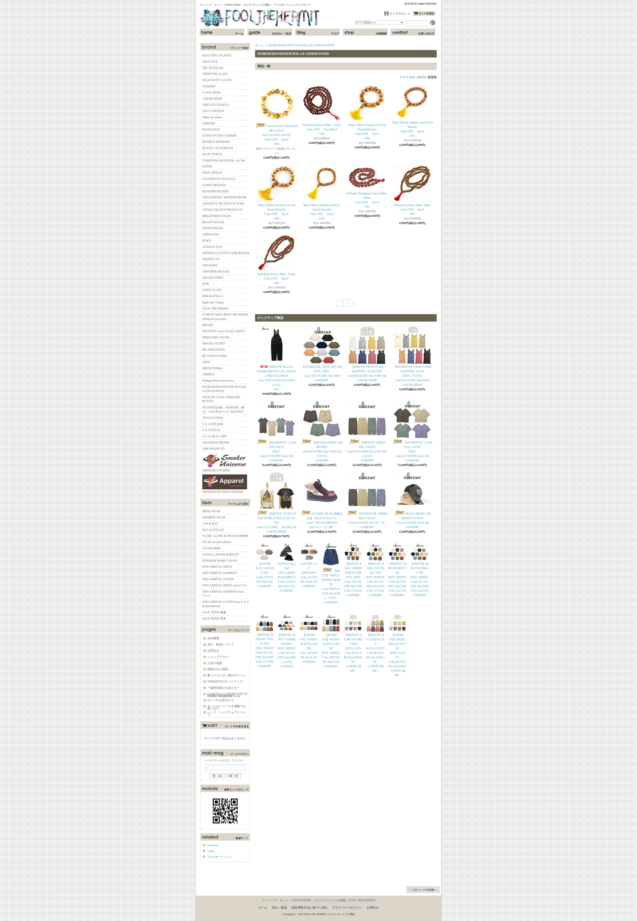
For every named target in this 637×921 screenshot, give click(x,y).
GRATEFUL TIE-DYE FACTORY (223, 203)
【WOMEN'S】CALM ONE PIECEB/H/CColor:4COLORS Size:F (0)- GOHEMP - (278, 451)
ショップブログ (317, 32)
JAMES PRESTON (214, 185)
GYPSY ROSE (211, 92)
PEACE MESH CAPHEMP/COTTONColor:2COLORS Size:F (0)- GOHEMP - (413, 520)
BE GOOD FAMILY (215, 356)
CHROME (208, 123)
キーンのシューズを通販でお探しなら (226, 707)
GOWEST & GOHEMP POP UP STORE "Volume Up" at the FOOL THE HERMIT (227, 695)
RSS (215, 872)
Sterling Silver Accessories (218, 380)
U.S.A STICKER (212, 424)
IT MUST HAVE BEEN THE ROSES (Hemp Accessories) (225, 317)
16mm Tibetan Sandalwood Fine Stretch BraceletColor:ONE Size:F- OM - (367, 131)
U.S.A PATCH (211, 430)
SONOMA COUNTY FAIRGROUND (226, 253)
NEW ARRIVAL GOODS (218, 579)
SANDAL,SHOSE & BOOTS (220, 554)
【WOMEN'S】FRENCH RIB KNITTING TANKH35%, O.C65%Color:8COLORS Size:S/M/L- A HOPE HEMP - (412, 376)
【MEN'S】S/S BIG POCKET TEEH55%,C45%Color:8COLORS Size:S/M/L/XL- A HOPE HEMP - (353, 653)
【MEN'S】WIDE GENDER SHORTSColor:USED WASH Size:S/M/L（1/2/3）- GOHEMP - (330, 586)
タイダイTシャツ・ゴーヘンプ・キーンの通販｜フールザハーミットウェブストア (260, 18)
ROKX (206, 240)
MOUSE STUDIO (213, 343)
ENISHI (207, 166)
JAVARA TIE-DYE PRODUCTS (222, 210)
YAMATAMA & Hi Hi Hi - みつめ (223, 160)
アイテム (225, 502)
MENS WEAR (211, 511)
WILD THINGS (212, 172)
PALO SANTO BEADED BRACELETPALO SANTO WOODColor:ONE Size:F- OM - (280, 135)
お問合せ (413, 32)
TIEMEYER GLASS (215, 74)
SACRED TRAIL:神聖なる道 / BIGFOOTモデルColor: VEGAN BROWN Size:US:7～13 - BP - (324, 520)
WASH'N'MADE (212, 228)
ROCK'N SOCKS (213, 222)
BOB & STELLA (212, 296)
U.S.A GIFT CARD (214, 436)
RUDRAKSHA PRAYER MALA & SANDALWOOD (224, 389)
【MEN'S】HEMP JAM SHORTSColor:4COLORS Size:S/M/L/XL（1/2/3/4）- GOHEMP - (322, 451)
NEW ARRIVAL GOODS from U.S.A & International (225, 604)
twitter (211, 851)
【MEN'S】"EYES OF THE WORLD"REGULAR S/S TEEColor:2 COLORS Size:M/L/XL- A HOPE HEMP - (276, 522)
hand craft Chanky (213, 302)
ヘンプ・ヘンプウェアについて (226, 713)
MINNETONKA (212, 368)
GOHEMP (208, 86)
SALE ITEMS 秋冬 (214, 618)
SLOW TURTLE (212, 154)
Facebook (213, 845)
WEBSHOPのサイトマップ (225, 681)
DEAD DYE (210, 61)
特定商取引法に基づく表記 (309, 907)
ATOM (231, 872)
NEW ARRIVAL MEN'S (217, 567)
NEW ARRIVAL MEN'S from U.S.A (224, 585)
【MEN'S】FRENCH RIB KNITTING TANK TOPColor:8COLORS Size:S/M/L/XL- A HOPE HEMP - (367, 373)
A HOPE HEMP (212, 99)
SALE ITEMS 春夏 (214, 612)
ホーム (222, 32)
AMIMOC (208, 374)
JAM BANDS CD (213, 449)
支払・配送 (279, 907)
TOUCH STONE (212, 418)
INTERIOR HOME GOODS (219, 561)
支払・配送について (269, 32)
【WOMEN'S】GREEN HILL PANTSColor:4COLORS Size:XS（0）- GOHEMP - (368, 520)
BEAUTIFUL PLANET (216, 55)
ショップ (365, 32)
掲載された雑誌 (217, 669)
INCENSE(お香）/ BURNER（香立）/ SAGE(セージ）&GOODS (223, 409)
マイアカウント (399, 13)
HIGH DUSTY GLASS (216, 80)
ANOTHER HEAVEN (215, 271)
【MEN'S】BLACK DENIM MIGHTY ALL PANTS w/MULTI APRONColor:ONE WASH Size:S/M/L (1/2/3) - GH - (276, 378)
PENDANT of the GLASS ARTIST (223, 331)
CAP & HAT (210, 523)
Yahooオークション (220, 857)
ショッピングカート (424, 13)
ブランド (225, 47)
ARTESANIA (210, 234)
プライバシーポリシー (347, 907)
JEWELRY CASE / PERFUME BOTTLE (221, 399)
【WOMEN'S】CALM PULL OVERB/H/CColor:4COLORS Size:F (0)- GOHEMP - (414, 451)
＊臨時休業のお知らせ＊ (223, 688)
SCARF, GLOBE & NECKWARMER (225, 536)
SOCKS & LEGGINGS (216, 542)
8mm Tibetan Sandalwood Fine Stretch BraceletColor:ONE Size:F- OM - (321, 211)
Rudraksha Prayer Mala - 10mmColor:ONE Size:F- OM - (276, 278)
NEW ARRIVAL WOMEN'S (219, 573)
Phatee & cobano (212, 117)
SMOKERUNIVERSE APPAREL (223, 492)
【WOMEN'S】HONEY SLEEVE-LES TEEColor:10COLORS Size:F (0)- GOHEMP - (309, 648)
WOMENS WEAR (213, 517)
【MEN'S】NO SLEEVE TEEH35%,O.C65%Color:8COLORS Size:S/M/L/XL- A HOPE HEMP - (375, 653)
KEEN (206, 362)
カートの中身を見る (225, 726)
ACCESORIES (211, 548)
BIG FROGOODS (213, 349)
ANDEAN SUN (212, 247)
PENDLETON (211, 129)
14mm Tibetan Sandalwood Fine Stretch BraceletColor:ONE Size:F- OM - (276, 211)
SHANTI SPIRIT (212, 278)
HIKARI (207, 325)
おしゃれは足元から (220, 700)
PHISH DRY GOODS (216, 337)
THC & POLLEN (212, 68)
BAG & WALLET (213, 530)
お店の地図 (214, 663)
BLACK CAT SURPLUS (217, 148)
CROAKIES (209, 265)
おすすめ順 (407, 77)
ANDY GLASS (212, 290)
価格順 (421, 77)
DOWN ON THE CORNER (219, 135)
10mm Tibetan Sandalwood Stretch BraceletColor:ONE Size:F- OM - (412, 129)
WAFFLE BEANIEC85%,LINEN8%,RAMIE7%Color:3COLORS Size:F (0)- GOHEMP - (286, 577)
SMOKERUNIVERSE (216, 470)
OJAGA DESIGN (213, 111)
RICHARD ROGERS (215, 191)
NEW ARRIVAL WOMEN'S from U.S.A (223, 594)
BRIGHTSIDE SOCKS (216, 216)
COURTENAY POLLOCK (218, 179)
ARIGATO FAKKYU (215, 105)
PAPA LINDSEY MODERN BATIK (224, 197)
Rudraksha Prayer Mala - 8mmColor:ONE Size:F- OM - (412, 209)
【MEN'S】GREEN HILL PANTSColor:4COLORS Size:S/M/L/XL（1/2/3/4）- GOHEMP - (367, 451)
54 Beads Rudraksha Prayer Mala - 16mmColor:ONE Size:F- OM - (367, 200)
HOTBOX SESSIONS (216, 142)
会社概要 (213, 638)
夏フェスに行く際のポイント (226, 675)
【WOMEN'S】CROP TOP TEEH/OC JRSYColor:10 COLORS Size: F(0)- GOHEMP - (322, 373)
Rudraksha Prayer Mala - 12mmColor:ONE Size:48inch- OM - (322, 129)
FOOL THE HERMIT (215, 308)
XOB (205, 284)
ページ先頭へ (423, 889)
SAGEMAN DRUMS (215, 442)
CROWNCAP (210, 259)
